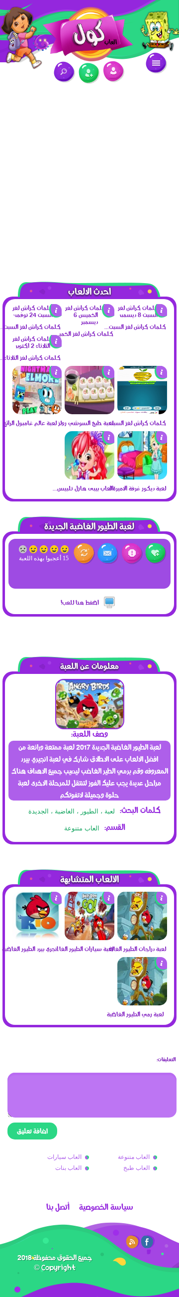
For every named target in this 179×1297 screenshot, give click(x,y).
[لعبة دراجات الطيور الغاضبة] (142, 938)
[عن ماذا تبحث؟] (64, 72)
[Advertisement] (89, 177)
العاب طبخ (136, 1168)
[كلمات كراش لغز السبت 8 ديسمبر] (142, 315)
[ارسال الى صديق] (108, 553)
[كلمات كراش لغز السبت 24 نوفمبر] (37, 315)
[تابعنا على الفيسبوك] (148, 1242)
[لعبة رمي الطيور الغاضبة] (142, 1003)
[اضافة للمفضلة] (156, 553)
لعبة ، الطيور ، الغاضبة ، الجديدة (71, 811)
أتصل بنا (58, 1206)
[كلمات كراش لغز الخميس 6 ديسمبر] (89, 321)
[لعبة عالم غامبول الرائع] (37, 412)
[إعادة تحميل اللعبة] (84, 553)
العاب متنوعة (81, 828)
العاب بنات (68, 1168)
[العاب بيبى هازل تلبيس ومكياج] (89, 477)
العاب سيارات (64, 1157)
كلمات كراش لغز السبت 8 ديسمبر (134, 326)
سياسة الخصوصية (106, 1206)
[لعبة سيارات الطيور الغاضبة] (89, 938)
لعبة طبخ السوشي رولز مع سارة (82, 423)
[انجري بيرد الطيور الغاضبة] (37, 938)
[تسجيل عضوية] (89, 73)
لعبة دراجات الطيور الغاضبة (135, 949)
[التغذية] (133, 1242)
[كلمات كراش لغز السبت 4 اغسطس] (142, 412)
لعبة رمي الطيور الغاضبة (135, 1014)
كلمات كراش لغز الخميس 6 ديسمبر (82, 333)
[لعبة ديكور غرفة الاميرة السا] (142, 477)
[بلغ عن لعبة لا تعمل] (132, 553)
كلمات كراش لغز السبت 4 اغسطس (134, 423)
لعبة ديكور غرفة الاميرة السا (134, 488)
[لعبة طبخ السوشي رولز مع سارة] (89, 412)
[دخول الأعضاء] (113, 71)
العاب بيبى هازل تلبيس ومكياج (82, 488)
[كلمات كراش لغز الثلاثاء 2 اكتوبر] (37, 345)
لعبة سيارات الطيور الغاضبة (82, 949)
